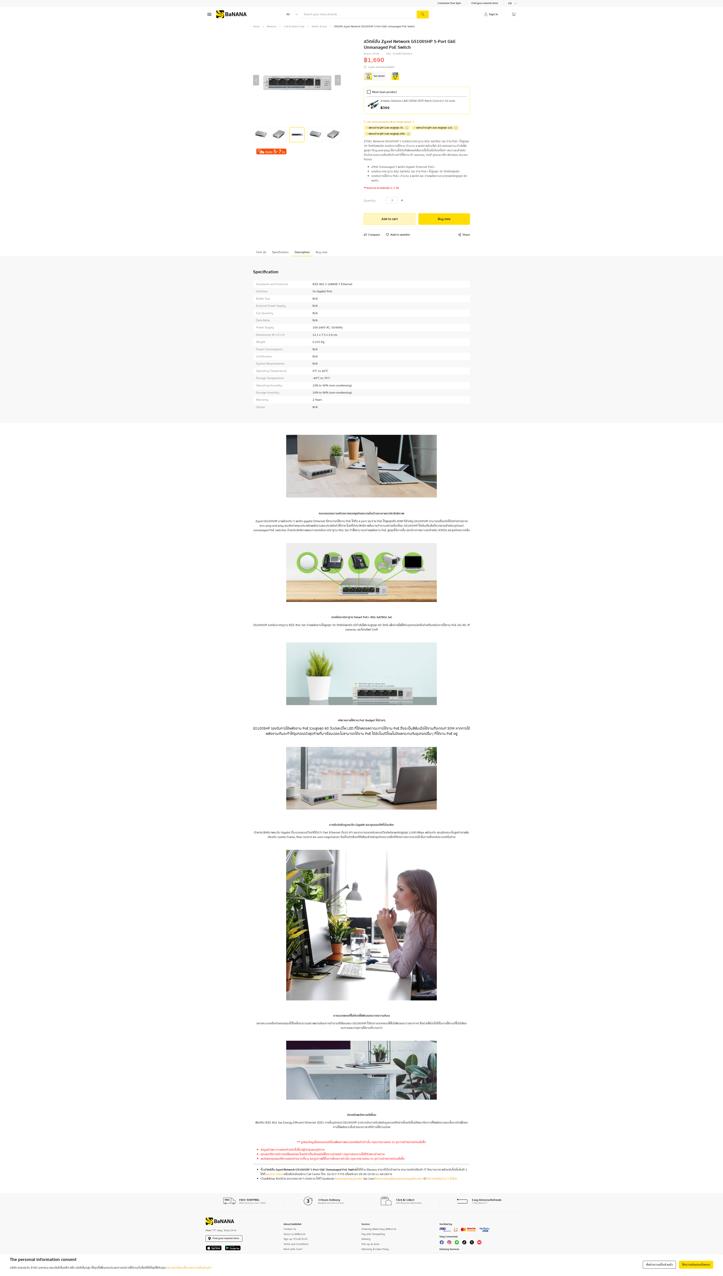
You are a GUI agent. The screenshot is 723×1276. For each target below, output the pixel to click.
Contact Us (290, 1229)
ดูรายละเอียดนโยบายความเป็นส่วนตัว (189, 1267)
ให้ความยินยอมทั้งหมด (696, 1264)
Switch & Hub (319, 26)
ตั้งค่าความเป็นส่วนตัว (659, 1264)
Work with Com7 (293, 1249)
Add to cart (389, 219)
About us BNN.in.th (295, 1234)
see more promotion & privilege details (389, 122)
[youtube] (479, 1243)
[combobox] (512, 3)
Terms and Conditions (296, 1244)
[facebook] (441, 1243)
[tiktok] (464, 1243)
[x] (472, 1243)
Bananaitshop (344, 1178)
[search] (423, 14)
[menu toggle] (209, 14)
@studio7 (417, 1178)
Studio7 (359, 1178)
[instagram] (449, 1243)
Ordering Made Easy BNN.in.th (379, 1229)
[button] (256, 80)
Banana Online (274, 1174)
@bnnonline (382, 1178)
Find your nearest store (485, 3)
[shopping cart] (513, 14)
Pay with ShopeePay (373, 1234)
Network (271, 26)
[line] (457, 1243)
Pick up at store (370, 1244)
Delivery (366, 1239)
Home (256, 26)
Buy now (444, 219)
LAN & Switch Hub (294, 26)
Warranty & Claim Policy (375, 1249)
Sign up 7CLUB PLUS (295, 1239)
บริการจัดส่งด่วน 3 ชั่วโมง (441, 1178)
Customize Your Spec (450, 3)
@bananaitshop (400, 1178)
